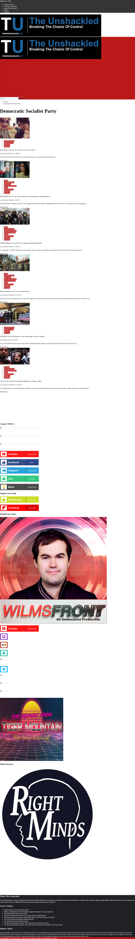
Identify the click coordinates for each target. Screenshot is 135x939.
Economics (74, 932)
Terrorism (37, 936)
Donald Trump (66, 932)
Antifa (6, 180)
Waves (79, 936)
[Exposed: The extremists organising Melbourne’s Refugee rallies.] (15, 364)
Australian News (9, 141)
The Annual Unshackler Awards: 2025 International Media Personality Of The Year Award (33, 925)
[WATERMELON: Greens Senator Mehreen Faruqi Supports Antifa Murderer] (15, 177)
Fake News (7, 184)
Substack (7, 79)
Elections (81, 932)
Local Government (10, 232)
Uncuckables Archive (14, 77)
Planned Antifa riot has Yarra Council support (15, 291)
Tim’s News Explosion (15, 66)
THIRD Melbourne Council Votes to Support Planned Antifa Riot (21, 243)
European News (89, 932)
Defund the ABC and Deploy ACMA (15, 913)
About (6, 10)
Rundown (7, 145)
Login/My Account (10, 8)
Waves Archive (12, 75)
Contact (6, 12)
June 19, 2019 (12, 340)
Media (6, 188)
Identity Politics (9, 934)
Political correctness (96, 934)
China (33, 932)
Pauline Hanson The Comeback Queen (16, 910)
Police (88, 934)
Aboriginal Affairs (5, 932)
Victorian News (71, 936)
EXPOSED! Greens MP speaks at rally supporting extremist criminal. (22, 336)
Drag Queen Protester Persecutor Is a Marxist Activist (17, 150)
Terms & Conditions (10, 6)
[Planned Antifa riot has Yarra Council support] (15, 270)
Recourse (106, 934)
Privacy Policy (9, 4)
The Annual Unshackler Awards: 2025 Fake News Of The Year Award (26, 923)
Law (41, 934)
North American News (78, 934)
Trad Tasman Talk (13, 73)
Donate (6, 83)
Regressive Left (9, 143)
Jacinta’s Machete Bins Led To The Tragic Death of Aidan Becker (25, 915)
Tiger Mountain (13, 70)
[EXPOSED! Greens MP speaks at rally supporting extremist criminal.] (15, 324)
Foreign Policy (111, 932)
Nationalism (54, 934)
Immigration (18, 934)
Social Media (30, 936)
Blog (5, 86)
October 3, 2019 (13, 200)
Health (2, 934)
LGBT (45, 934)
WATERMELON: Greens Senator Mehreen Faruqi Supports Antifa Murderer (25, 196)
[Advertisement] (67, 407)
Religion (121, 934)
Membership (8, 81)
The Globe (44, 936)
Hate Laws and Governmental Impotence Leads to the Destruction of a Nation (29, 917)
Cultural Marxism (44, 932)
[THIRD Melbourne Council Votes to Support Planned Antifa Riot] (15, 224)
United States (62, 936)
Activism (7, 367)
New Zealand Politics (65, 934)
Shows (6, 64)
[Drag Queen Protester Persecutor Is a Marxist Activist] (15, 138)
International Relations (29, 934)
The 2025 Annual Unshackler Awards (16, 921)
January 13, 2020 (13, 153)
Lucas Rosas (4, 153)
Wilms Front (12, 68)
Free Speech (120, 932)
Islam (38, 934)
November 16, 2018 (14, 385)
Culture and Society (56, 932)
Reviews (6, 94)
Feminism (104, 932)
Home (6, 62)
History (6, 92)
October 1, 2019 (13, 246)
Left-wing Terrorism (10, 186)
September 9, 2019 (14, 295)
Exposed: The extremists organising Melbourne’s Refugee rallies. (21, 381)
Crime (37, 932)
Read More (4, 160)
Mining (6, 234)
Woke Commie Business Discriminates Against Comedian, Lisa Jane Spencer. (28, 912)
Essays (6, 90)
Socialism (7, 146)
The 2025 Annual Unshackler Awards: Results (19, 919)
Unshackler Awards (10, 88)
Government (128, 932)
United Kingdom (53, 936)
